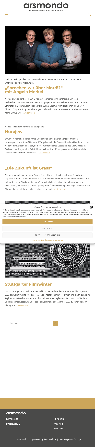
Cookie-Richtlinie (38, 240)
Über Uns (59, 419)
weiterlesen (29, 112)
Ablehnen (47, 228)
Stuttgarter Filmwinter (28, 284)
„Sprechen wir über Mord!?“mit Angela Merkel (34, 89)
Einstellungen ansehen (47, 235)
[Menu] (5, 14)
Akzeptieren (47, 221)
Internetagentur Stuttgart (70, 439)
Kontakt (58, 428)
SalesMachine (50, 439)
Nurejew (14, 131)
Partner (58, 424)
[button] (91, 207)
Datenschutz (49, 240)
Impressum (59, 240)
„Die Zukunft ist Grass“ (28, 168)
